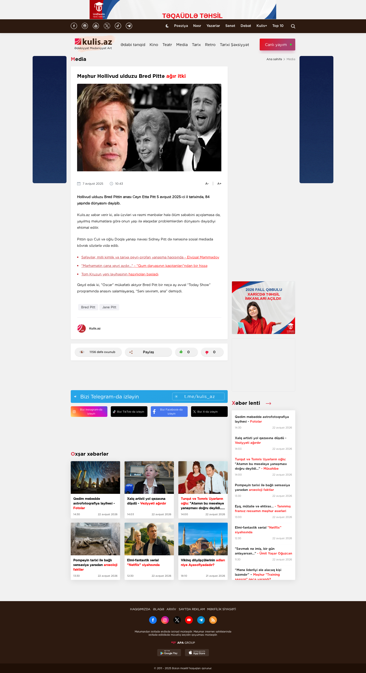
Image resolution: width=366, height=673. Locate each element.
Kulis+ (261, 26)
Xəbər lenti (247, 403)
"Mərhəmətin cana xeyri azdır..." (144, 266)
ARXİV (171, 609)
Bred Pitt (88, 307)
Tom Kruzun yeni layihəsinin (119, 274)
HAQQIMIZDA (140, 609)
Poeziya (181, 26)
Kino (154, 44)
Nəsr (197, 26)
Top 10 (278, 26)
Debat (246, 26)
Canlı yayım (276, 44)
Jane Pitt (109, 307)
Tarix (196, 44)
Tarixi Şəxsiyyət (234, 44)
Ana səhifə (274, 59)
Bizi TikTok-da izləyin (130, 411)
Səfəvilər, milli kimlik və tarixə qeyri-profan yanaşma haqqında (150, 257)
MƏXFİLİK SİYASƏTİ (221, 609)
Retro (210, 44)
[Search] (293, 26)
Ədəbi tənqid (133, 44)
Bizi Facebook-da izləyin (171, 411)
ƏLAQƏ (158, 609)
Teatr (167, 44)
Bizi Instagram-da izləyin (91, 411)
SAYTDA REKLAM (192, 609)
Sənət (230, 26)
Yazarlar (213, 26)
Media (182, 44)
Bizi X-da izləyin (207, 411)
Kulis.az (95, 328)
